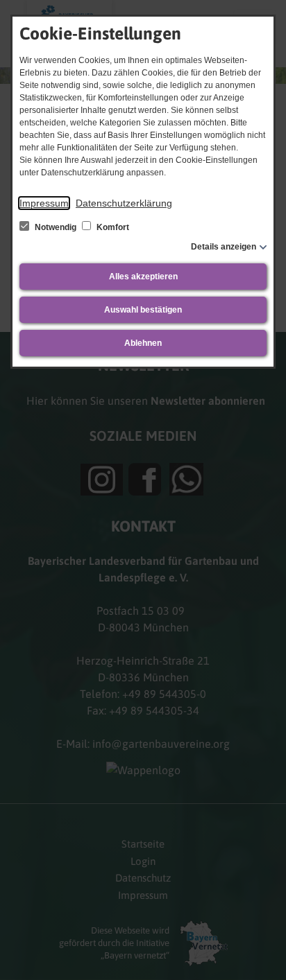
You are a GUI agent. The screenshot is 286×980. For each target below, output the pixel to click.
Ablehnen (143, 343)
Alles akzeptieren (143, 276)
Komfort (111, 227)
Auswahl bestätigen (143, 310)
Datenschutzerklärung (124, 203)
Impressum (44, 203)
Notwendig (55, 227)
